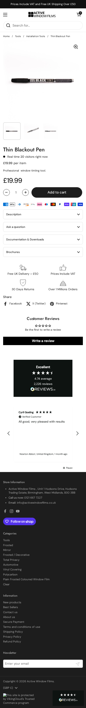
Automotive (10, 564)
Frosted (8, 545)
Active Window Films (40, 681)
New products (12, 602)
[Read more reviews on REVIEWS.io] (43, 389)
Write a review (43, 341)
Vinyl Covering (12, 569)
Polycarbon (10, 574)
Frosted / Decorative (16, 555)
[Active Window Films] (42, 14)
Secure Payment (13, 622)
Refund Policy (12, 641)
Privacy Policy (12, 636)
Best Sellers (10, 607)
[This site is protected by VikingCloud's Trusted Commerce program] (18, 699)
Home (6, 36)
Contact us (10, 612)
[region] (43, 433)
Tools (18, 36)
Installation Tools (35, 36)
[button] (68, 698)
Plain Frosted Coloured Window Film (26, 579)
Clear (6, 584)
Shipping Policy (13, 631)
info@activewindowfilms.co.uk (36, 502)
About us (9, 617)
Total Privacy (11, 560)
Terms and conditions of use (21, 627)
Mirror (7, 550)
